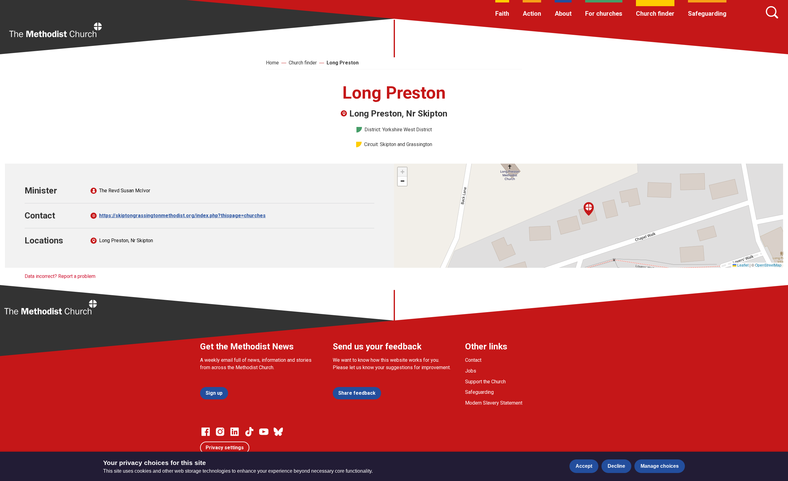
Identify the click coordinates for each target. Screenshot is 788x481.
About (563, 13)
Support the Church (485, 382)
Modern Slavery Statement (493, 403)
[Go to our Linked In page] (234, 431)
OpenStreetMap (768, 264)
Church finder (655, 13)
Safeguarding (707, 13)
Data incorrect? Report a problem (60, 276)
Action (532, 13)
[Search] (772, 12)
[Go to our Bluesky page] (278, 431)
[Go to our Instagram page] (220, 431)
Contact (473, 360)
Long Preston (343, 63)
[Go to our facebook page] (205, 431)
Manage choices (660, 466)
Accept (584, 466)
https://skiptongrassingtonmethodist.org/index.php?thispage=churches (182, 215)
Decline (616, 466)
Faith (502, 13)
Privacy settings (225, 447)
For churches (603, 13)
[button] (589, 209)
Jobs (470, 371)
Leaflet (742, 264)
